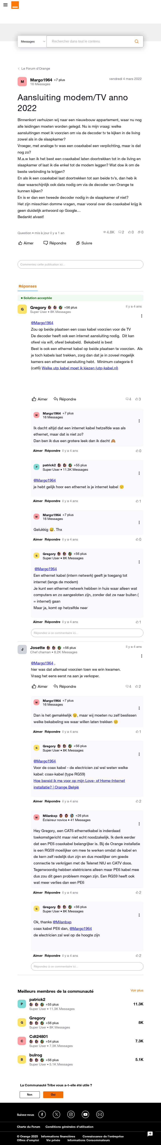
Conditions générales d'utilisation (69, 1127)
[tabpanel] (80, 633)
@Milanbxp (62, 922)
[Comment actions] (141, 316)
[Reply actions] (139, 421)
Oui (53, 1094)
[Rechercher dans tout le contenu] (137, 41)
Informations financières (58, 1136)
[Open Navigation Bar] (6, 5)
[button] (38, 450)
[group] (108, 232)
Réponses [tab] (28, 286)
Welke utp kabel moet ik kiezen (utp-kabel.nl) (80, 368)
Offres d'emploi (28, 1140)
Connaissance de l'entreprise (103, 1136)
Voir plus (137, 990)
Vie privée (53, 1140)
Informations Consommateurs (89, 1140)
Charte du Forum (28, 1127)
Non (29, 1094)
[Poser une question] (150, 1134)
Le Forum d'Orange (35, 68)
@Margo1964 (42, 322)
